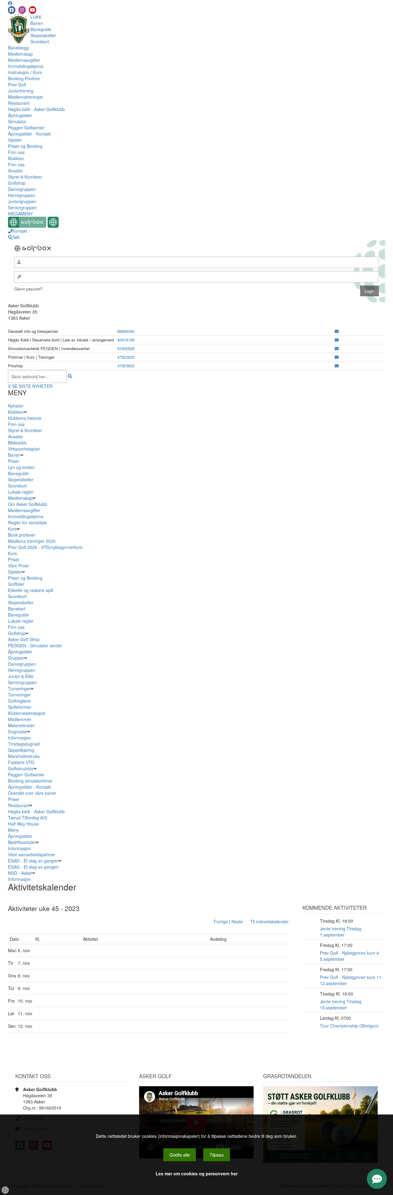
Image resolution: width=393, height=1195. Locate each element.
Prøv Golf (17, 84)
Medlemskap (20, 54)
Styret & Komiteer (25, 177)
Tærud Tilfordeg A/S (27, 817)
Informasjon (19, 738)
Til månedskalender (269, 921)
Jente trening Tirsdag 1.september (340, 931)
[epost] (337, 331)
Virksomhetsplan (24, 449)
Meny (13, 830)
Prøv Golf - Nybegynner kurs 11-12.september (351, 980)
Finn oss (16, 152)
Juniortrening (20, 91)
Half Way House (23, 824)
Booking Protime (24, 78)
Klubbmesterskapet (26, 713)
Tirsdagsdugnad (24, 744)
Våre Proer (18, 565)
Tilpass (216, 1154)
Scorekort (39, 41)
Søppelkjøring (21, 750)
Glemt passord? (28, 289)
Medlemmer (19, 719)
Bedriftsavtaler (22, 842)
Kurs (12, 529)
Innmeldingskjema (25, 66)
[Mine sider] (10, 3)
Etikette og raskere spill (30, 590)
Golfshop (16, 183)
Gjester (15, 140)
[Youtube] (32, 10)
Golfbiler (16, 584)
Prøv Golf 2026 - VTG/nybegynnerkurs (45, 547)
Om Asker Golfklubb (27, 504)
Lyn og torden (21, 467)
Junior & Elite (20, 676)
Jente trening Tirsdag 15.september (340, 1004)
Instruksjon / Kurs (25, 72)
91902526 (125, 348)
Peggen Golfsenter (26, 127)
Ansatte (15, 171)
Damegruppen (22, 189)
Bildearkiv (17, 443)
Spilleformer (19, 707)
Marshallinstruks (24, 756)
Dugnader (17, 731)
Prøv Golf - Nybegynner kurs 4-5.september (350, 956)
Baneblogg (18, 48)
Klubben (16, 158)
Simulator (17, 121)
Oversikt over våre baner (32, 793)
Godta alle (179, 1154)
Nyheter (15, 406)
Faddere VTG (21, 762)
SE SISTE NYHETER (32, 386)
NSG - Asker (20, 873)
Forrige (221, 921)
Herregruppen (21, 195)
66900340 (125, 331)
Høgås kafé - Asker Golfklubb (36, 109)
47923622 (125, 357)
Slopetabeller (43, 35)
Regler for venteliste (27, 522)
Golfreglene (19, 701)
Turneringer (19, 688)
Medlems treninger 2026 (32, 541)
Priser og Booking (25, 146)
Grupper (16, 658)
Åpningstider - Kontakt (29, 134)
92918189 (125, 340)
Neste (237, 921)
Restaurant (18, 103)
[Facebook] (11, 10)
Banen (36, 23)
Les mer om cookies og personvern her (197, 1173)
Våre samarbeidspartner (31, 854)
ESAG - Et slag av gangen (33, 861)
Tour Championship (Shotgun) (349, 1026)
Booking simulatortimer (30, 781)
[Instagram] (22, 10)
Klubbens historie (24, 418)
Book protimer (21, 535)
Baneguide (40, 29)
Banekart (16, 608)
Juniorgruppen (22, 201)
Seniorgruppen (22, 207)
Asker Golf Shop (24, 639)
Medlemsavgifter (24, 60)
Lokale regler (20, 492)
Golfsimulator (21, 768)
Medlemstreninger (25, 97)
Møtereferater (21, 725)
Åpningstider (20, 115)
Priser (13, 461)
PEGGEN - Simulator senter (35, 645)
